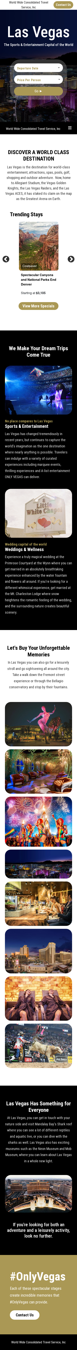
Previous (4, 257)
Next (69, 257)
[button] (38, 79)
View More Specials (38, 306)
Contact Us (25, 1315)
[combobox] (35, 68)
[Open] (59, 67)
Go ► (39, 91)
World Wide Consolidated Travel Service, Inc (33, 129)
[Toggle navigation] (70, 128)
